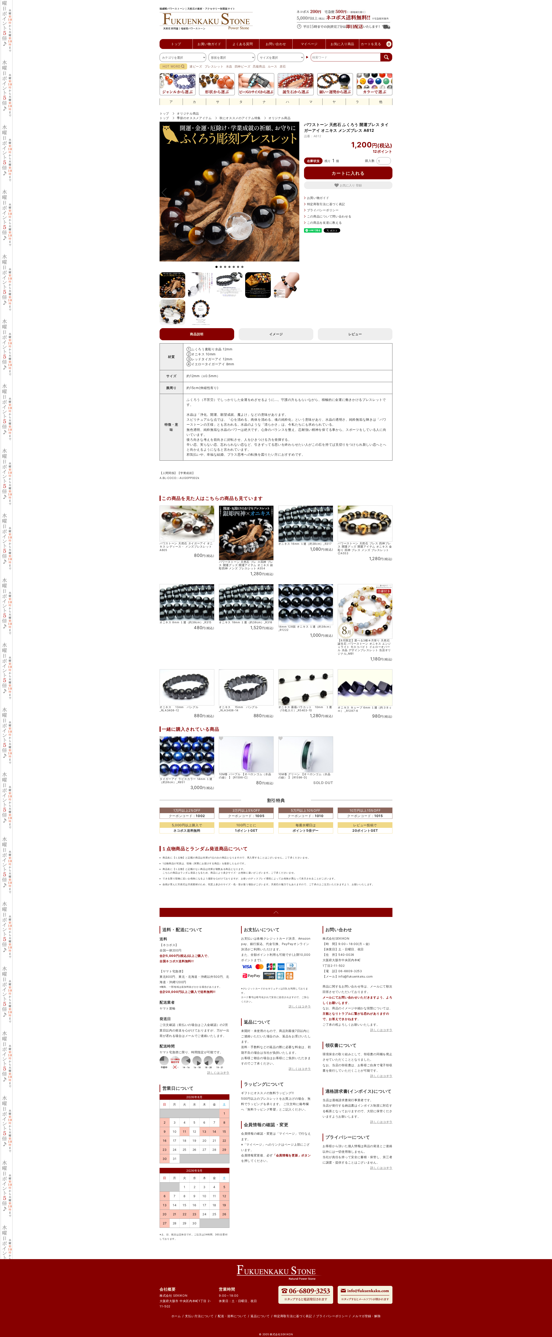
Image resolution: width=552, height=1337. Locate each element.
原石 (283, 66)
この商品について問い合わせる (329, 216)
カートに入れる (348, 173)
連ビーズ (196, 66)
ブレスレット (214, 66)
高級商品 (259, 66)
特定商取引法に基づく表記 (326, 204)
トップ (164, 113)
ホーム (176, 1316)
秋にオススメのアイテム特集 (240, 118)
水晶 (229, 66)
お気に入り (348, 185)
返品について (260, 1316)
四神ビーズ (243, 66)
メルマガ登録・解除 (366, 1316)
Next (292, 192)
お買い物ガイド (318, 198)
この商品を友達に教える (324, 222)
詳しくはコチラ (218, 1072)
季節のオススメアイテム (194, 118)
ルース (272, 66)
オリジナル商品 (188, 113)
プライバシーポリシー (323, 210)
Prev (166, 192)
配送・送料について (232, 1316)
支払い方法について (199, 1316)
